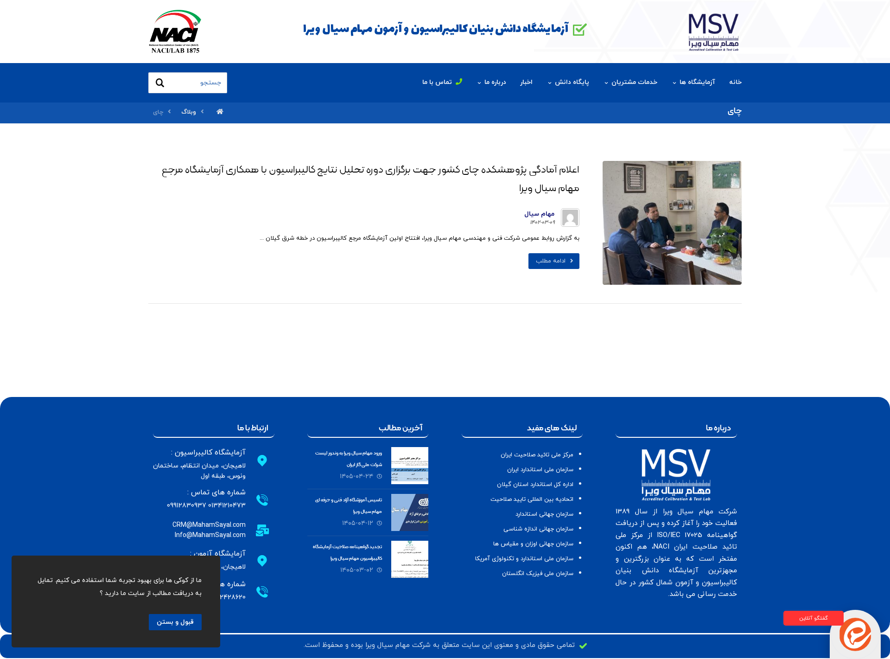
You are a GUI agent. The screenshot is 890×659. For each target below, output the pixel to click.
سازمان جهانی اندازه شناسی (538, 529)
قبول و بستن (175, 622)
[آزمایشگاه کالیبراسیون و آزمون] (714, 31)
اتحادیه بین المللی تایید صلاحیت (531, 499)
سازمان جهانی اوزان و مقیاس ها (533, 544)
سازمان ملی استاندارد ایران (540, 470)
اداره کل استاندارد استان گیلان (535, 484)
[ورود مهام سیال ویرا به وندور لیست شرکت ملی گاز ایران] (409, 465)
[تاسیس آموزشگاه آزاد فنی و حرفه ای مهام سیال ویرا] (409, 512)
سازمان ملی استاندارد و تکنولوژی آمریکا (524, 559)
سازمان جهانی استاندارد (544, 514)
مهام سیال (539, 214)
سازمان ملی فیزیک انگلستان (537, 573)
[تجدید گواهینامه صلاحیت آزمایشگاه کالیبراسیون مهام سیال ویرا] (409, 559)
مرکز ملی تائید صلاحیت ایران (537, 455)
